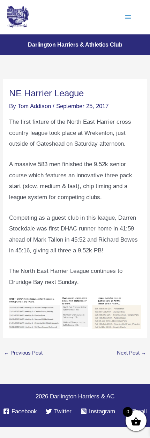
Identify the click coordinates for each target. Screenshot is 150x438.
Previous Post (23, 353)
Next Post (131, 353)
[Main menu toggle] (128, 17)
